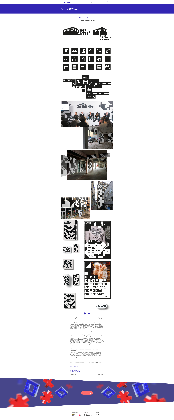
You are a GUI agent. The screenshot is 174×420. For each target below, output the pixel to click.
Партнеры (99, 1)
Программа (92, 1)
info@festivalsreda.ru (88, 415)
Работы (89, 1)
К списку (65, 14)
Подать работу (87, 393)
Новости (96, 1)
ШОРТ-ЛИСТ (103, 1)
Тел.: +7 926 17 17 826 (88, 414)
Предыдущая (73, 374)
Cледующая (100, 374)
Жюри (86, 1)
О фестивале (77, 1)
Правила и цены (82, 1)
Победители (108, 1)
